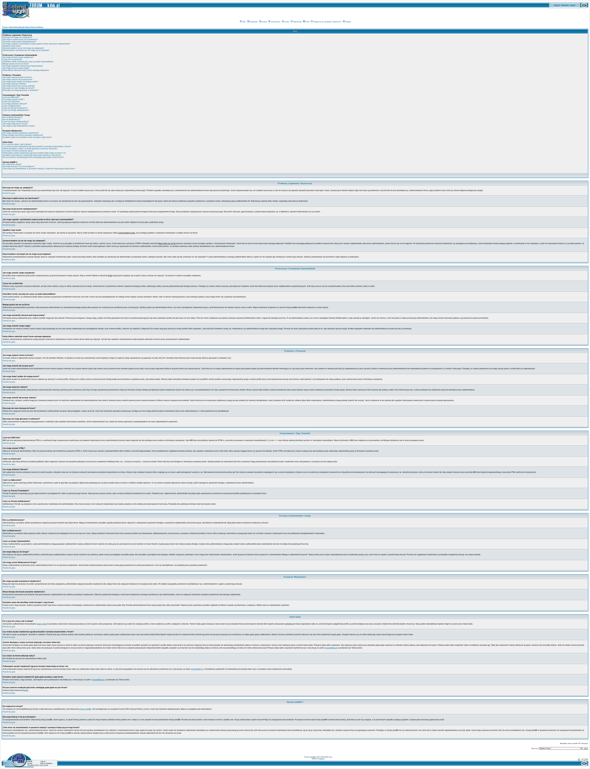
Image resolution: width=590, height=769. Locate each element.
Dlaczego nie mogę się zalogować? (17, 37)
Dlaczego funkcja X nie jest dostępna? (19, 166)
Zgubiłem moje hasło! (12, 46)
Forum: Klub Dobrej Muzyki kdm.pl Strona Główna (22, 27)
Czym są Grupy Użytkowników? (16, 122)
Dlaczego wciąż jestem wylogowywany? (19, 42)
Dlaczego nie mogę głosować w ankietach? (21, 90)
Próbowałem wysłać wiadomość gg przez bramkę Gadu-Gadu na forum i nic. (34, 153)
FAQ (244, 22)
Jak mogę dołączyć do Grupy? (15, 124)
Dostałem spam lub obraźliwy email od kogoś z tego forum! (27, 137)
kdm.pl (557, 5)
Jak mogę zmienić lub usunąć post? (17, 79)
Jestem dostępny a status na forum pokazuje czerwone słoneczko (30, 149)
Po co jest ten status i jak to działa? (17, 144)
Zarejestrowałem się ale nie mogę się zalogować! (23, 48)
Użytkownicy (275, 22)
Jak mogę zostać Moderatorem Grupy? (19, 126)
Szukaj (264, 22)
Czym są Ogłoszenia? (12, 106)
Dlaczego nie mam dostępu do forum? (18, 88)
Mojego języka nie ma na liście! (16, 64)
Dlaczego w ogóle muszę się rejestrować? (20, 39)
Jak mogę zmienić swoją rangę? (16, 68)
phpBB (313, 757)
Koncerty (565, 5)
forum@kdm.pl (331, 648)
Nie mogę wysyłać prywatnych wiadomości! (21, 133)
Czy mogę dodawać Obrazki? (15, 104)
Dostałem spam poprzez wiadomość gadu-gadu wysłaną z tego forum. (32, 155)
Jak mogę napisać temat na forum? (17, 77)
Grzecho (321, 758)
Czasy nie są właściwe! (12, 59)
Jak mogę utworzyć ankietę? (14, 84)
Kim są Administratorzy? (13, 117)
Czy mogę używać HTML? (13, 99)
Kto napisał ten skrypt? (12, 164)
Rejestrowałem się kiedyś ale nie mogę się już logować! (26, 50)
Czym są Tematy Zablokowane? (16, 110)
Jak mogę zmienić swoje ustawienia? (18, 57)
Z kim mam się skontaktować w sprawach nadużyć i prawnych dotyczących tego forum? (39, 169)
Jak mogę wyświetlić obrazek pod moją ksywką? (23, 66)
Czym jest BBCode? (11, 97)
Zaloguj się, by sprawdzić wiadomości (327, 22)
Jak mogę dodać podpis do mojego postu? (20, 82)
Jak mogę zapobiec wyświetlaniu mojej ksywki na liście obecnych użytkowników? (36, 44)
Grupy (572, 5)
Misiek (25, 690)
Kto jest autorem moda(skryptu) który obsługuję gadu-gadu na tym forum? (33, 157)
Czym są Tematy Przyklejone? (15, 108)
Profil (307, 22)
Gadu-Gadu (42, 624)
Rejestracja (297, 22)
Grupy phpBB (85, 709)
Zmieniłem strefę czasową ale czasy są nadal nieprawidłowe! (28, 62)
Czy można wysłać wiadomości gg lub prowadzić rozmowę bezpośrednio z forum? (37, 146)
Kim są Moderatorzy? (11, 119)
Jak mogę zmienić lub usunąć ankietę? (19, 86)
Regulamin (254, 22)
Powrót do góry (9, 193)
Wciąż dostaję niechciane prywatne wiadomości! (23, 135)
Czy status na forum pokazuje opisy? (18, 151)
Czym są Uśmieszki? (11, 102)
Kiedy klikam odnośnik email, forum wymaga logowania (26, 70)
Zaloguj (348, 22)
